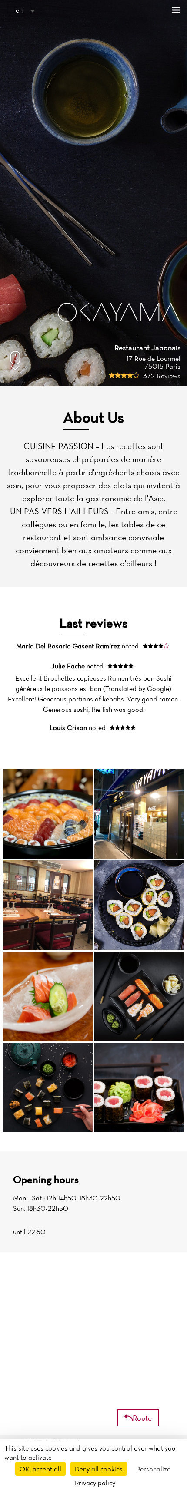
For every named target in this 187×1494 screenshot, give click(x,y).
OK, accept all (40, 1468)
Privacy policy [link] (95, 1482)
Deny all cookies (99, 1468)
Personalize (153, 1468)
